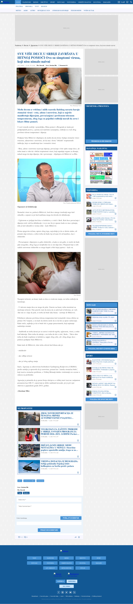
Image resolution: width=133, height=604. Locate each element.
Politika (19, 6)
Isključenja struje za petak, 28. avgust (101, 319)
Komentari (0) (64, 65)
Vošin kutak (89, 10)
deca (20, 481)
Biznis (35, 2)
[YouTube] (70, 592)
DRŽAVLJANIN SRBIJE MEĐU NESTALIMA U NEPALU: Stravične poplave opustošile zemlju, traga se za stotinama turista (49, 450)
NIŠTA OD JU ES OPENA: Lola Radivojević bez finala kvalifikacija (101, 377)
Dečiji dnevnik (66, 568)
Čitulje (82, 568)
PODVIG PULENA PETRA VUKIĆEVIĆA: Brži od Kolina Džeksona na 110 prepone (101, 393)
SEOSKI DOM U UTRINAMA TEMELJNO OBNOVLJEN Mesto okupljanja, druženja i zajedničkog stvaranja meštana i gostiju (101, 204)
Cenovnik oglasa (44, 596)
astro (32, 10)
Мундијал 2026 (44, 10)
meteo (18, 10)
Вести (26, 45)
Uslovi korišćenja (22, 518)
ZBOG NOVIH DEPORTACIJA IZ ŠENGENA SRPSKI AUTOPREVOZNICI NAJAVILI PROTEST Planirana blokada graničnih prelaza (49, 418)
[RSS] (74, 592)
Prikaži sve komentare (49, 530)
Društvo (44, 2)
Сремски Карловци (60, 10)
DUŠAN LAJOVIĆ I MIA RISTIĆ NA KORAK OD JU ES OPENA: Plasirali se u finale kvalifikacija (101, 385)
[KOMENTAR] (25, 537)
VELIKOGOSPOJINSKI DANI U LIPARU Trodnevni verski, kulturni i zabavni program (101, 227)
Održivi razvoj (84, 2)
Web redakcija (69, 596)
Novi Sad (61, 2)
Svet (37, 6)
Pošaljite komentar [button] (71, 518)
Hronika (29, 6)
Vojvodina (71, 2)
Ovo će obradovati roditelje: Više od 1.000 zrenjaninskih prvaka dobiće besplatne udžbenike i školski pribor (101, 196)
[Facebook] (58, 592)
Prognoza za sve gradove (101, 141)
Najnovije (27, 2)
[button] (119, 2)
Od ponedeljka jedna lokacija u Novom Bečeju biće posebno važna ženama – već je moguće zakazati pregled (101, 219)
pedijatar (40, 481)
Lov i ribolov (50, 568)
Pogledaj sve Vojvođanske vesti (101, 234)
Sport (52, 2)
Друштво (34, 45)
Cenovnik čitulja (54, 596)
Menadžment (35, 596)
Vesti (18, 2)
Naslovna (18, 45)
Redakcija (77, 596)
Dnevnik (42, 65)
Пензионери (76, 10)
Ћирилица (72, 581)
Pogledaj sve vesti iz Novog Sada (101, 349)
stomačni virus (29, 481)
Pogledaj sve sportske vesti (101, 399)
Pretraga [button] (131, 2)
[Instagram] (62, 592)
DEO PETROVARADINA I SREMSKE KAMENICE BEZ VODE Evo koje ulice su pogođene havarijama (101, 311)
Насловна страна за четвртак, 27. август (101, 168)
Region (44, 6)
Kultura (97, 2)
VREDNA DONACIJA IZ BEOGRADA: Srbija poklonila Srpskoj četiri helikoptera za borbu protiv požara (49, 466)
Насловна (66, 586)
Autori (62, 596)
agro (25, 10)
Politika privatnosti (97, 596)
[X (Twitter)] (66, 592)
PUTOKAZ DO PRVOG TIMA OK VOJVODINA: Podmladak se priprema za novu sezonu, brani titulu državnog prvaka (101, 369)
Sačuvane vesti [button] (127, 2)
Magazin (106, 2)
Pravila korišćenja (85, 596)
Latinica (60, 581)
